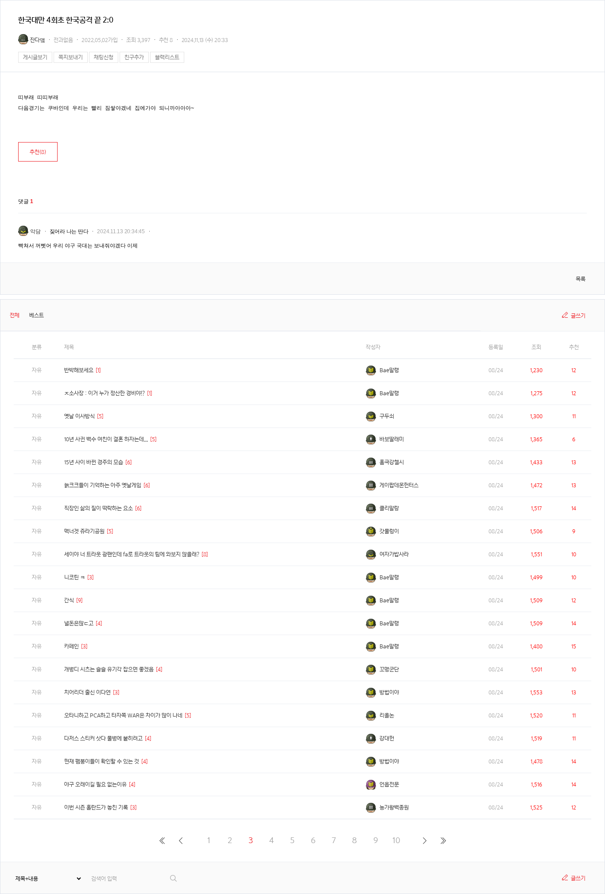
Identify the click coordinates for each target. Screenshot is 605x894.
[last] (443, 840)
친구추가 (134, 57)
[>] (424, 840)
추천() (38, 152)
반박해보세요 (78, 370)
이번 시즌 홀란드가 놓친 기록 (96, 807)
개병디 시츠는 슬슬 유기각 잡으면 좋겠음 (109, 669)
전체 (14, 315)
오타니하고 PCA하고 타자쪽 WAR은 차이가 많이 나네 (123, 715)
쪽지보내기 (70, 57)
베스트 (36, 315)
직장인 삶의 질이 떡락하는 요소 (98, 508)
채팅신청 (103, 57)
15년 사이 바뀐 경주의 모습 (93, 462)
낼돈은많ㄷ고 (78, 623)
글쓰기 (578, 315)
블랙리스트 (167, 57)
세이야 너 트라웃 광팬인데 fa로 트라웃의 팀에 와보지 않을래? (131, 554)
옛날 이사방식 (79, 416)
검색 (174, 878)
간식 (69, 600)
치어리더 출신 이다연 (87, 692)
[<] (180, 840)
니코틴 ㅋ (74, 577)
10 (396, 840)
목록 (581, 279)
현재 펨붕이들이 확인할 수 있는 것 (101, 761)
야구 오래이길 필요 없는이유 (95, 784)
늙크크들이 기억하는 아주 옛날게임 (102, 485)
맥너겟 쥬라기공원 (84, 531)
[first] (162, 840)
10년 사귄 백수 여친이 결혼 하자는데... (106, 439)
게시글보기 (35, 57)
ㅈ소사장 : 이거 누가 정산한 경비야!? (104, 393)
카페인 (71, 646)
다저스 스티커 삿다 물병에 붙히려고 (103, 738)
